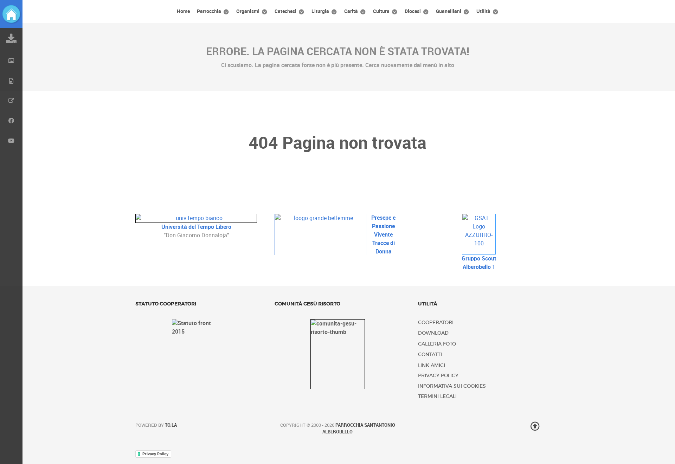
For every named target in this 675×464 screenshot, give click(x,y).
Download (433, 333)
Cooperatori (436, 323)
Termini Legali (437, 396)
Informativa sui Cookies (452, 386)
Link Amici (431, 365)
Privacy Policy (438, 376)
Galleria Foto (437, 344)
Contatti (430, 354)
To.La (171, 425)
